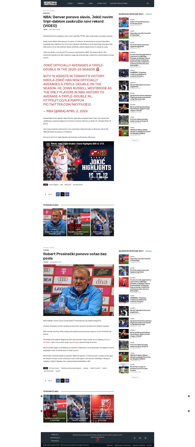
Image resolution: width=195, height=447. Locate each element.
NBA (61, 184)
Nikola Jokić (68, 184)
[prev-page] (44, 239)
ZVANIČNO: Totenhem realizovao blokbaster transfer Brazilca (138, 74)
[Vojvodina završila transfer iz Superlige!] (78, 222)
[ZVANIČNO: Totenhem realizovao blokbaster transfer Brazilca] (124, 74)
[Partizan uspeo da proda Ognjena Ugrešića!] (102, 222)
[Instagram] (140, 438)
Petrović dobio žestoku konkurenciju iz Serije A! (139, 120)
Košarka (52, 11)
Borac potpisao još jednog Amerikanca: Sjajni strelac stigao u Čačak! (140, 108)
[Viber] (67, 194)
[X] (63, 194)
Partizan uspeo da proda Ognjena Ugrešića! (102, 233)
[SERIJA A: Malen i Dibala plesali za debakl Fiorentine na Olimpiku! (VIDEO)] (124, 131)
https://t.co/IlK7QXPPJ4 (63, 100)
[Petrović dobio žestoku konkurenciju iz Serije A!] (124, 120)
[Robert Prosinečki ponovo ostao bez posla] (55, 222)
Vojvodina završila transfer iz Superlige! (78, 233)
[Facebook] (58, 194)
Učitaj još (134, 140)
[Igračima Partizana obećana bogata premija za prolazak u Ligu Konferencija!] (124, 97)
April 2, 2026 (77, 111)
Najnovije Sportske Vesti (131, 14)
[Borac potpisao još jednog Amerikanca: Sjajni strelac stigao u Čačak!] (124, 108)
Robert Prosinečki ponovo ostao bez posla (54, 233)
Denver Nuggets (53, 184)
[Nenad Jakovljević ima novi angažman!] (124, 85)
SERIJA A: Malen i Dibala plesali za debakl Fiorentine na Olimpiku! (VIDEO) (140, 131)
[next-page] (48, 239)
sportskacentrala (78, 184)
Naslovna (46, 11)
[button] (148, 3)
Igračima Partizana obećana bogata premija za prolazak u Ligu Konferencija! (140, 97)
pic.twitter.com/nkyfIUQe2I (67, 104)
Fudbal (54, 229)
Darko (45, 29)
